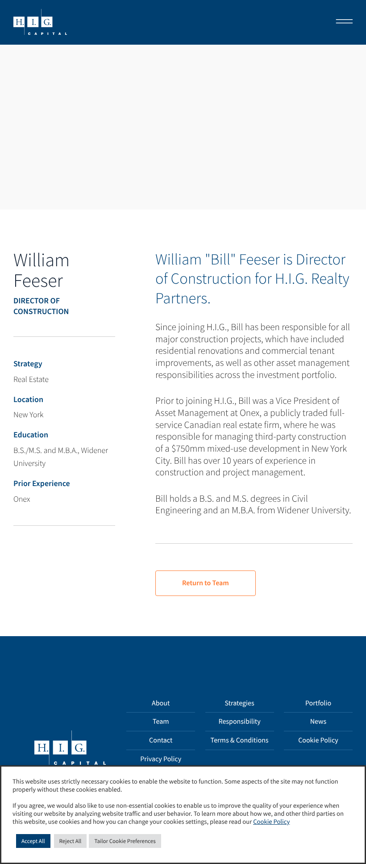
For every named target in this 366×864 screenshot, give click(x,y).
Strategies (239, 703)
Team (161, 721)
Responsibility (239, 721)
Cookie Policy (318, 740)
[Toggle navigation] (341, 22)
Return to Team (205, 583)
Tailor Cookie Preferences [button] (124, 841)
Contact (160, 740)
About (161, 703)
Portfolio (318, 703)
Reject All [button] (70, 841)
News (318, 721)
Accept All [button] (33, 841)
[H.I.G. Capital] (40, 22)
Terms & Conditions (240, 740)
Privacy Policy (160, 759)
